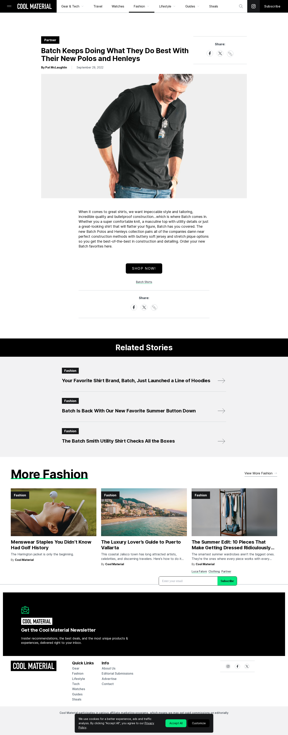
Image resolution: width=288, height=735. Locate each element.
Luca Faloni (199, 571)
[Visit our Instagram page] (253, 6)
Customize (199, 723)
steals (213, 6)
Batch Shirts (144, 282)
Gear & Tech (70, 6)
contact (108, 684)
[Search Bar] (241, 6)
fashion (77, 673)
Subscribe (272, 6)
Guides (190, 6)
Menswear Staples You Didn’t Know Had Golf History (51, 544)
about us (108, 668)
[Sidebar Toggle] (9, 6)
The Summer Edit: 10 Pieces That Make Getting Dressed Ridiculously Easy (231, 547)
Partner (226, 571)
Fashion (139, 6)
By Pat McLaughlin (54, 67)
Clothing (214, 571)
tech (76, 684)
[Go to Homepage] (34, 6)
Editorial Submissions (117, 673)
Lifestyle (165, 6)
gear (75, 668)
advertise (109, 679)
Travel (97, 6)
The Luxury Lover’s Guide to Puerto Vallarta (141, 544)
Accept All (176, 723)
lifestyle (78, 679)
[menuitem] (73, 6)
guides (77, 694)
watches (78, 689)
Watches (118, 6)
